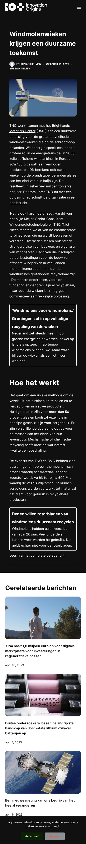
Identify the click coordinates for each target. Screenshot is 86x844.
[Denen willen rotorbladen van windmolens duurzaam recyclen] (43, 529)
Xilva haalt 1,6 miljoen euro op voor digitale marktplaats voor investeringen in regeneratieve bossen (40, 651)
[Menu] (79, 7)
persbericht (18, 203)
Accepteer (32, 836)
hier (21, 555)
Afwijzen (55, 836)
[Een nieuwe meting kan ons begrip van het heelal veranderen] (43, 772)
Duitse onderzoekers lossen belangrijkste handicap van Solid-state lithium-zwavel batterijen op (39, 728)
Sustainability (19, 68)
